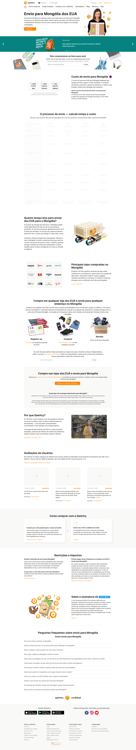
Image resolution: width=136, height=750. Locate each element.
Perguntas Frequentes (53, 729)
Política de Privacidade (30, 735)
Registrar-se (108, 3)
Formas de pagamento (75, 735)
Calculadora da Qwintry (76, 731)
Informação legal (29, 737)
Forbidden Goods (29, 578)
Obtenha (29, 342)
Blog (88, 6)
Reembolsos (27, 733)
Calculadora (79, 6)
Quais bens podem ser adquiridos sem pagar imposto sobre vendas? (48, 672)
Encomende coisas (65, 342)
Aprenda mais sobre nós (32, 437)
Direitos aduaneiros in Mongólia (81, 580)
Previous (3, 44)
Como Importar (34, 6)
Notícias (26, 739)
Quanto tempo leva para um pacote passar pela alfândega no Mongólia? (49, 645)
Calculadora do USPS (75, 733)
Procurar (94, 3)
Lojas (48, 726)
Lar (25, 6)
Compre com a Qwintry (64, 6)
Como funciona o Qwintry (35, 539)
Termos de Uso (28, 731)
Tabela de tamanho (74, 729)
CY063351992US (35, 496)
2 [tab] (67, 50)
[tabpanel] (68, 44)
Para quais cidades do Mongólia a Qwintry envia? (41, 654)
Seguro (49, 737)
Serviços (95, 6)
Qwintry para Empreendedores (100, 731)
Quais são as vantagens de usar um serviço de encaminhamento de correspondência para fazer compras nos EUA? (64, 659)
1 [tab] (65, 50)
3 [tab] (69, 50)
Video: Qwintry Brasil (53, 735)
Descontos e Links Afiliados (99, 729)
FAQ (102, 6)
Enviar (86, 64)
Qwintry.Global (73, 739)
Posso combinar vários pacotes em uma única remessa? (43, 650)
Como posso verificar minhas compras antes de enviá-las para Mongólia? (49, 667)
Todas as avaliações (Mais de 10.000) (37, 463)
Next (132, 44)
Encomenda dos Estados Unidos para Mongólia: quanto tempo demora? (49, 685)
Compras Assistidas (52, 354)
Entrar (100, 3)
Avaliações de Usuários (31, 729)
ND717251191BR (66, 500)
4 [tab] (71, 50)
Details (75, 539)
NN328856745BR (97, 500)
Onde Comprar (47, 6)
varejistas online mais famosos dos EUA (49, 377)
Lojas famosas (76, 284)
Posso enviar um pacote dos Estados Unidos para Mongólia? (45, 689)
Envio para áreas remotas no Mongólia (37, 641)
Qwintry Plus (72, 726)
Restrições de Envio (52, 739)
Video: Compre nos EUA (53, 733)
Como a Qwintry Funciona (54, 731)
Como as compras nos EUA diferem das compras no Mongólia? (46, 676)
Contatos (94, 726)
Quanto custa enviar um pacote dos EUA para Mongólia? (44, 681)
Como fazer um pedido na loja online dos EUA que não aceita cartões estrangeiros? (53, 663)
